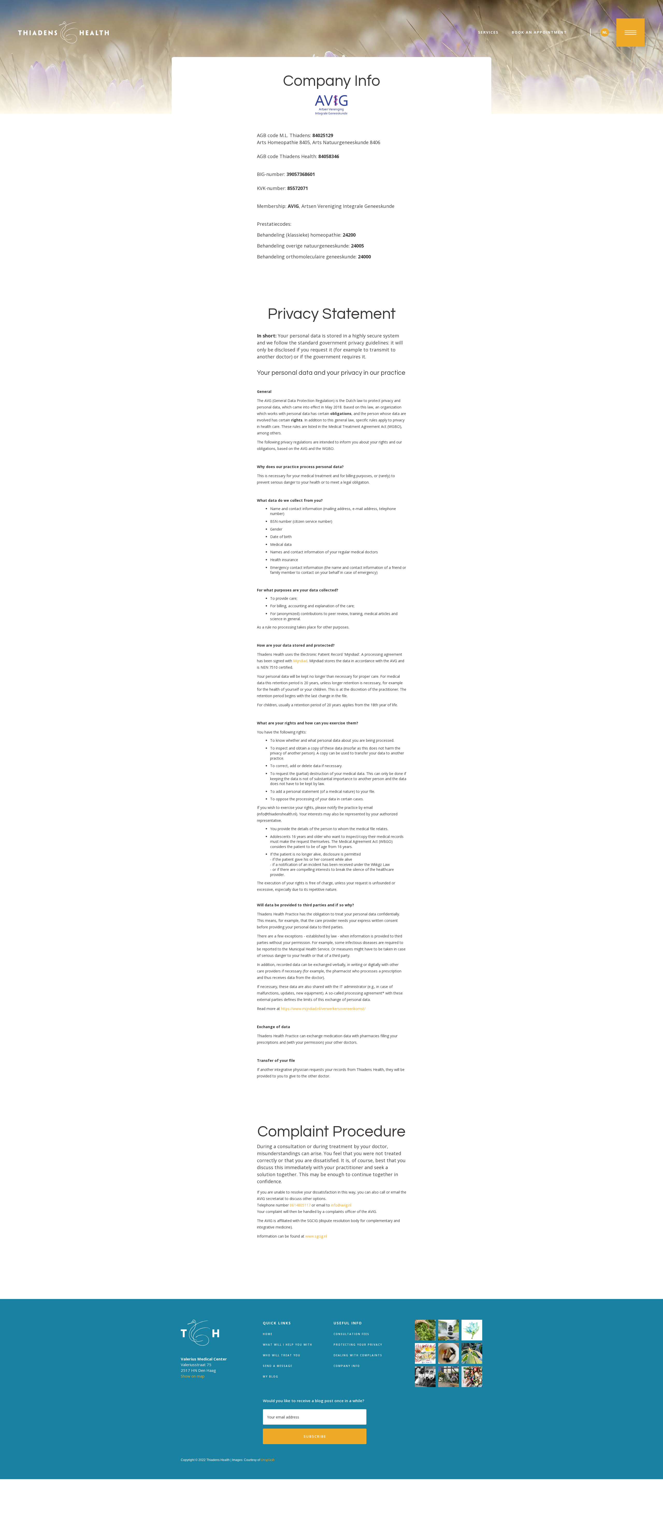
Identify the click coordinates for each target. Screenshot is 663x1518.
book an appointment (539, 32)
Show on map (193, 1376)
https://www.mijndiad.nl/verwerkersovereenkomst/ (323, 1008)
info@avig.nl (341, 1205)
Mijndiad (300, 660)
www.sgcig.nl (316, 1236)
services (488, 32)
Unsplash (268, 1460)
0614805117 (300, 1205)
